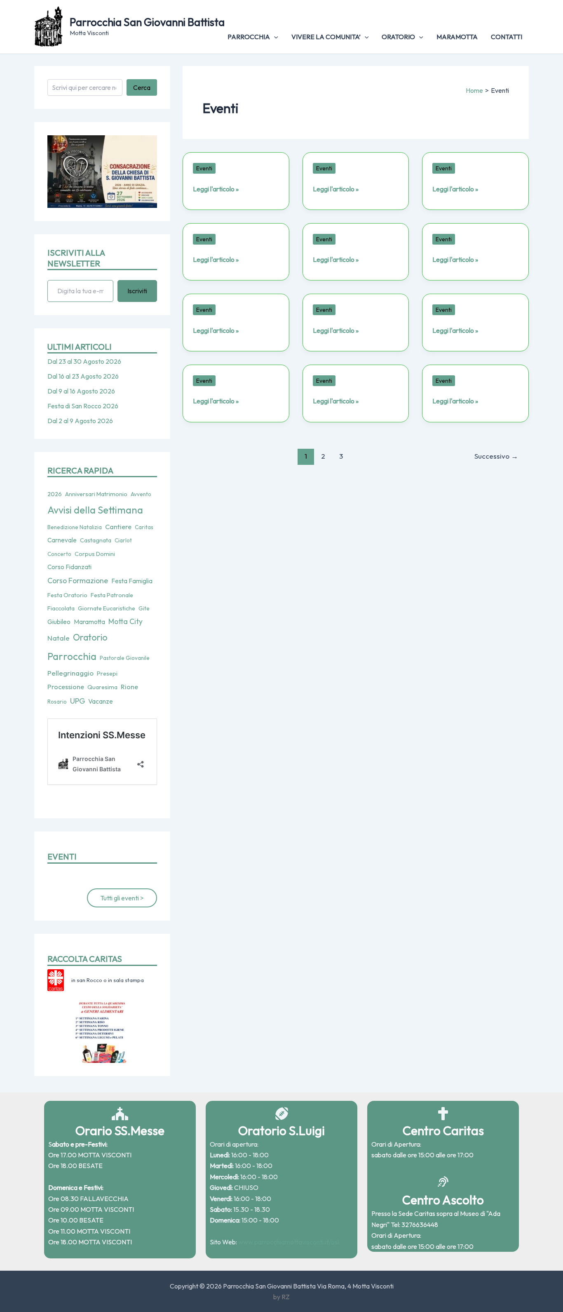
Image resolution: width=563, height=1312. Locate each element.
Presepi (107, 673)
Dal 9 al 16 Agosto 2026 (81, 391)
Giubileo (58, 621)
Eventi (204, 168)
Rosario (57, 701)
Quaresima (102, 687)
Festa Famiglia (131, 581)
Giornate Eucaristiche (106, 608)
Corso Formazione (77, 580)
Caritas (144, 527)
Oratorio (398, 37)
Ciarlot (123, 540)
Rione (129, 687)
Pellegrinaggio (70, 673)
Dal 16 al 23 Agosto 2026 (83, 376)
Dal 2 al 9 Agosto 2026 (80, 421)
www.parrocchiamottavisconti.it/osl (288, 1242)
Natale (58, 638)
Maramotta (457, 37)
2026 (54, 494)
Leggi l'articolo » (216, 189)
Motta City (125, 621)
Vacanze (100, 701)
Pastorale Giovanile (125, 658)
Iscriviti (137, 291)
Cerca (141, 87)
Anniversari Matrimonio (96, 494)
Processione (65, 687)
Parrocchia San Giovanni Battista (147, 22)
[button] (274, 36)
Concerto (59, 554)
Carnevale (62, 540)
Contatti (506, 37)
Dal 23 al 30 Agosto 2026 (84, 361)
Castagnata (95, 540)
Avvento (141, 494)
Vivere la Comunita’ (326, 37)
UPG (77, 701)
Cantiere (118, 527)
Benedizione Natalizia (74, 527)
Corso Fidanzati (69, 567)
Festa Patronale (112, 595)
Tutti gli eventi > (122, 898)
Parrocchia (249, 37)
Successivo (496, 456)
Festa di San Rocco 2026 (82, 406)
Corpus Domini (95, 554)
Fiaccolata (61, 608)
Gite (144, 608)
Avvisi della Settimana (95, 510)
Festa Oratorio (67, 595)
